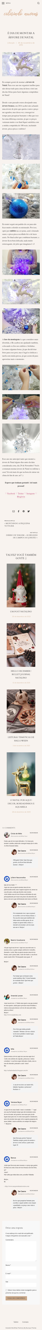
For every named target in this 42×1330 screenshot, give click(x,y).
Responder (34, 833)
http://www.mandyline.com (12, 1015)
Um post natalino (21, 611)
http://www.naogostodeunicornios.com (17, 1186)
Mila (12, 1049)
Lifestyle (11, 43)
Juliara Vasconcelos (18, 878)
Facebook (11, 493)
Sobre (16, 1322)
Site (7, 1282)
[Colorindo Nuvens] (21, 12)
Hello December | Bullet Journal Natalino (21, 674)
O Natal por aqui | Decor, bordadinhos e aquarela (21, 803)
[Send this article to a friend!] (13, 511)
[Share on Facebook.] (18, 511)
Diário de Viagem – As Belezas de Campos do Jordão (22, 536)
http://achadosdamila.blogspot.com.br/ (16, 1070)
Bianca (13, 1158)
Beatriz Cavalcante (18, 940)
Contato (25, 1322)
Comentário (10, 1240)
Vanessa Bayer (16, 1102)
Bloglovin (21, 496)
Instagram (31, 493)
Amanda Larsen (17, 996)
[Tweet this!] (28, 511)
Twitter (21, 493)
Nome (8, 1265)
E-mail (8, 1274)
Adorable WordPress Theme (13, 1328)
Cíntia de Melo (16, 834)
